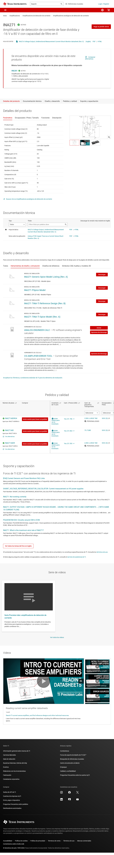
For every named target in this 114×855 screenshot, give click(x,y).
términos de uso (102, 552)
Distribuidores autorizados (12, 808)
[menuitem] (102, 10)
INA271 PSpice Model (35, 290)
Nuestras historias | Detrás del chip (15, 763)
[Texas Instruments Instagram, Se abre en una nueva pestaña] (61, 793)
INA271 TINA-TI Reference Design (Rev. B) (45, 303)
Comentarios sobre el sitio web (13, 844)
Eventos (6, 767)
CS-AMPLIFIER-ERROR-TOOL (38, 356)
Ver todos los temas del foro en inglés (18, 546)
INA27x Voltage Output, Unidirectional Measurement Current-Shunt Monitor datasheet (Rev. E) (51, 41)
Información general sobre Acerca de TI (16, 751)
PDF (94, 41)
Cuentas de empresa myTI (12, 796)
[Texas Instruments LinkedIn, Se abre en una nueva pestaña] (61, 800)
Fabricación (7, 775)
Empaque (63, 767)
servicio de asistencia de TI (76, 557)
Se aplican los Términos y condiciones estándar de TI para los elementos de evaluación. (33, 378)
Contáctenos (64, 751)
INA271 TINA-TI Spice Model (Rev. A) (42, 316)
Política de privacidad (37, 841)
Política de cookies (21, 841)
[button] (5, 10)
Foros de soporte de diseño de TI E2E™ (73, 755)
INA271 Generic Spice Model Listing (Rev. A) (46, 276)
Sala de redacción (9, 759)
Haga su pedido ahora (101, 27)
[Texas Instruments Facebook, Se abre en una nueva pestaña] (69, 793)
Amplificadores (14, 16)
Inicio (5, 16)
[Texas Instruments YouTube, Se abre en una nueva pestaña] (77, 800)
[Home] (14, 3)
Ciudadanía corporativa (11, 779)
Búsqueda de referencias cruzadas (72, 759)
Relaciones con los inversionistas (14, 771)
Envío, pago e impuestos (11, 800)
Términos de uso (68, 841)
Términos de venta (54, 841)
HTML (100, 41)
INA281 (14, 71)
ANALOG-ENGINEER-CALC (37, 330)
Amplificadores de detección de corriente (36, 16)
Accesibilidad (7, 841)
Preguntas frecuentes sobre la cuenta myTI (75, 775)
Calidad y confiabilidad (68, 771)
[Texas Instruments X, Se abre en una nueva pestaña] (77, 793)
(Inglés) (88, 41)
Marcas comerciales (84, 841)
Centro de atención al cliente (69, 763)
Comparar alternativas (90, 58)
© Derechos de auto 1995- (14, 848)
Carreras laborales (9, 755)
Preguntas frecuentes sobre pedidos (15, 804)
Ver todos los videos (57, 637)
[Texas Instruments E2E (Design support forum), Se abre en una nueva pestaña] (69, 800)
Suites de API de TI (9, 792)
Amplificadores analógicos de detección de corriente (71, 16)
